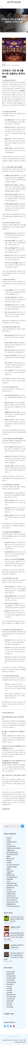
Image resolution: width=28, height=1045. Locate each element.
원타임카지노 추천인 (12, 885)
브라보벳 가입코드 (12, 866)
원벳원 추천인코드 (12, 883)
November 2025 (11, 978)
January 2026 (10, 974)
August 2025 (10, 984)
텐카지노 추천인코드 (12, 898)
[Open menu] (1, 6)
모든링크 (22, 90)
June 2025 (9, 988)
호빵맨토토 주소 (11, 904)
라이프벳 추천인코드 (12, 854)
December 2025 (11, 976)
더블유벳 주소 (10, 850)
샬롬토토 (9, 873)
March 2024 (10, 1007)
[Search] (22, 826)
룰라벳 (8, 856)
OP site (9, 844)
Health (9, 840)
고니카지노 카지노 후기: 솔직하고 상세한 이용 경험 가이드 (17, 919)
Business (9, 837)
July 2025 (9, 986)
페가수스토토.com (12, 900)
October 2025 (10, 980)
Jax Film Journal (14, 2)
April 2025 (9, 992)
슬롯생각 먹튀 (10, 875)
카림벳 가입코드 (11, 893)
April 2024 (9, 1005)
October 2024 (10, 998)
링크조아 (9, 860)
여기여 (8, 881)
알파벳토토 (10, 879)
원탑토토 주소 (10, 887)
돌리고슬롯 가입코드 (12, 852)
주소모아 (9, 889)
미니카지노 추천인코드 (13, 864)
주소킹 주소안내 (11, 891)
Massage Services (11, 842)
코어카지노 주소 (11, 896)
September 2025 (11, 982)
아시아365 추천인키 (12, 877)
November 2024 (11, 996)
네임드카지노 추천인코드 (14, 848)
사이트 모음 (10, 871)
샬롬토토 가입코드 (15, 927)
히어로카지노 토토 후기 (13, 906)
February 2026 (11, 971)
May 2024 (9, 1003)
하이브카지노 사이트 (12, 902)
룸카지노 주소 (10, 858)
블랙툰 (8, 869)
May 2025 (9, 990)
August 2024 (10, 1000)
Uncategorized (6, 808)
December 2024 (11, 994)
